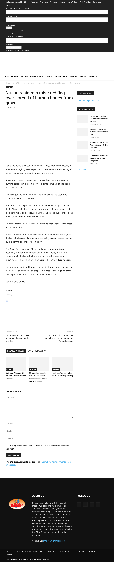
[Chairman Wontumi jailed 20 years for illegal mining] (62, 364)
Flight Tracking (85, 2)
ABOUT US (10, 551)
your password (11, 25)
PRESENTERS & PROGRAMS (27, 551)
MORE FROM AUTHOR (37, 351)
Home (8, 83)
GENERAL (14, 76)
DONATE (91, 551)
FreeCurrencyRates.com (88, 100)
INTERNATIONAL (36, 76)
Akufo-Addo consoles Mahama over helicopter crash (99, 131)
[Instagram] (97, 6)
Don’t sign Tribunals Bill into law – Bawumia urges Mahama (16, 376)
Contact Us (97, 2)
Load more (81, 169)
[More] (34, 318)
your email (9, 44)
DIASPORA (74, 76)
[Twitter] (102, 6)
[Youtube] (106, 6)
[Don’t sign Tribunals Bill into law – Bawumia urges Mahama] (16, 364)
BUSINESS (24, 76)
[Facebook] (93, 6)
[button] (108, 76)
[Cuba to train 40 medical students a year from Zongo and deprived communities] (82, 158)
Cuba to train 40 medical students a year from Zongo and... (99, 158)
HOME (6, 76)
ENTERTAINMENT (61, 76)
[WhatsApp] (27, 318)
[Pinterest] (21, 318)
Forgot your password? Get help (17, 31)
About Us (34, 2)
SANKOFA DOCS (63, 551)
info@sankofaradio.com (54, 540)
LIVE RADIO (93, 76)
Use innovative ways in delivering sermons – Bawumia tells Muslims (21, 338)
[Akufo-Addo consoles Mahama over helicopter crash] (82, 132)
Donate (62, 2)
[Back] (106, 1)
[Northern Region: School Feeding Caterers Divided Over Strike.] (82, 145)
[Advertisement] (40, 68)
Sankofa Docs (72, 2)
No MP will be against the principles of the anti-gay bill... (99, 118)
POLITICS (48, 76)
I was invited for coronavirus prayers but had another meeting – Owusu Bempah (58, 338)
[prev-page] (6, 386)
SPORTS (83, 76)
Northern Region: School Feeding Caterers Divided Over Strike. (99, 145)
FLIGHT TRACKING (79, 551)
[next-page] (8, 386)
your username (11, 16)
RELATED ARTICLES (15, 351)
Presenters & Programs (48, 2)
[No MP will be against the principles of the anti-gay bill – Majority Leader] (82, 119)
